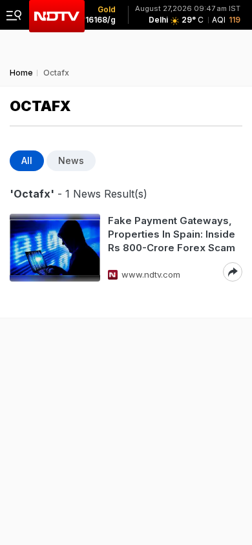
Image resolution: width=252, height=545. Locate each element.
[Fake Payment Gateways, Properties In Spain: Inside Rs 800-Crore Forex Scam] (55, 248)
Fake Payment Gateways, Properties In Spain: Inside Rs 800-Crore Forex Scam (171, 234)
